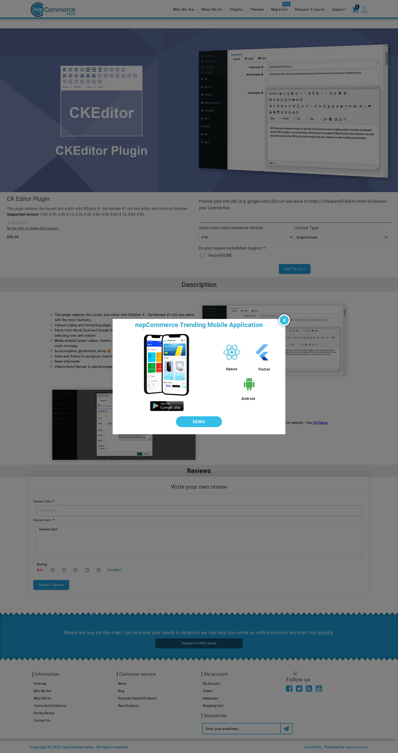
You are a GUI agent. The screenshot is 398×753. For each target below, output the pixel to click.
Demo (199, 421)
